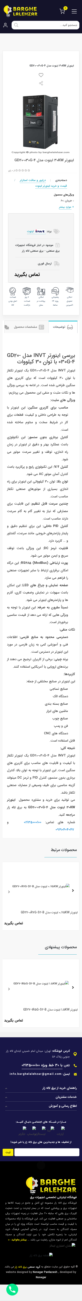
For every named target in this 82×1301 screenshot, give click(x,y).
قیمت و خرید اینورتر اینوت (51, 186)
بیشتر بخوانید (18, 1240)
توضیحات (59, 326)
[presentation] (9, 891)
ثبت (7, 1152)
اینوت (31, 231)
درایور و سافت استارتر (33, 180)
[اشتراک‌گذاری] (41, 84)
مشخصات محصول (26, 326)
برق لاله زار (14, 807)
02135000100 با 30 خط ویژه (42, 1065)
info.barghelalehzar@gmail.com (36, 1074)
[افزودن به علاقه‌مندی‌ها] (41, 76)
